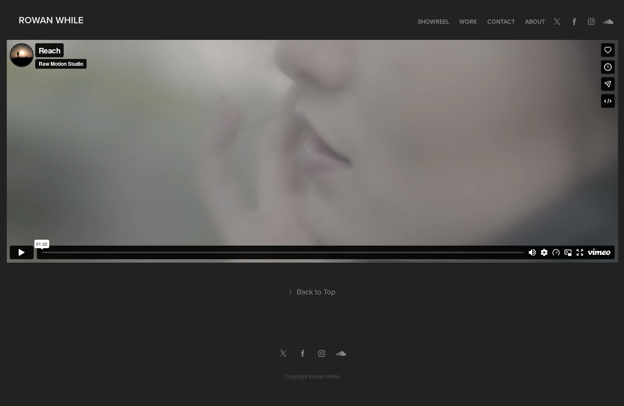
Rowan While (51, 20)
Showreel (433, 21)
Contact (501, 21)
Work (468, 21)
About (535, 21)
